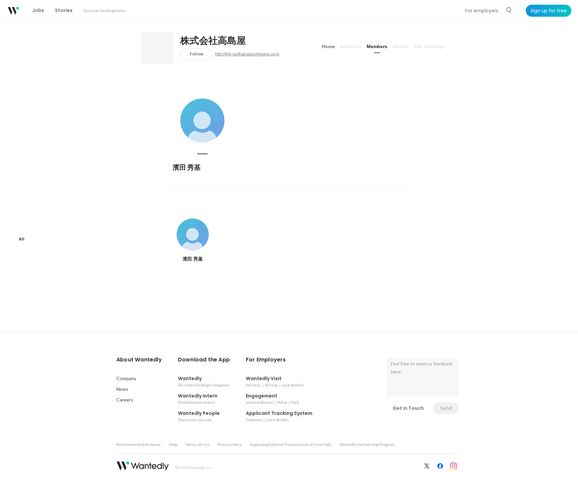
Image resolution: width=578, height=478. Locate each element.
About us (350, 46)
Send (446, 408)
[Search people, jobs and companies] (509, 10)
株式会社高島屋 (213, 41)
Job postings (429, 46)
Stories (401, 46)
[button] (139, 360)
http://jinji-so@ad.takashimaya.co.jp (247, 54)
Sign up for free (549, 10)
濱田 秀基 (187, 167)
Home (328, 46)
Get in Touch (408, 408)
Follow (196, 54)
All (21, 239)
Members (377, 46)
